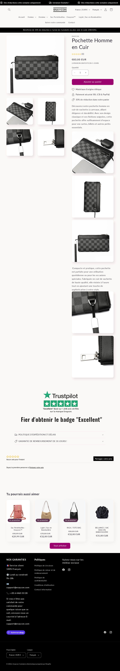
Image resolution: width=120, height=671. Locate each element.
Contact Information (43, 589)
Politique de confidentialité (40, 579)
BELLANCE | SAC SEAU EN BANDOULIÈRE (102, 530)
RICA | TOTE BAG (74, 528)
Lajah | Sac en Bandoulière (46, 529)
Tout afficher (60, 546)
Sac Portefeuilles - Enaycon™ (18, 529)
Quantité (75, 68)
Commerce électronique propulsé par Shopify (35, 664)
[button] (9, 9)
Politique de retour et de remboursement (44, 571)
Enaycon (16, 664)
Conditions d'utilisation (44, 585)
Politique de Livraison (43, 566)
